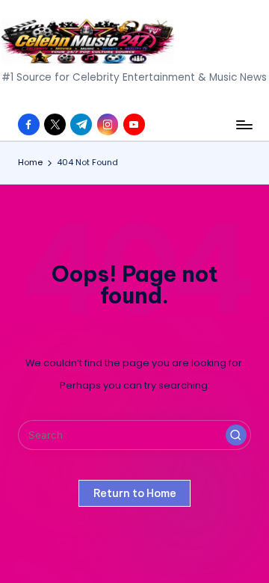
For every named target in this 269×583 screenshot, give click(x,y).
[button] (236, 435)
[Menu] (243, 124)
